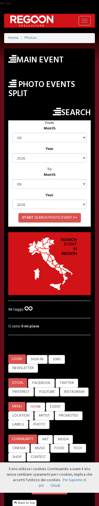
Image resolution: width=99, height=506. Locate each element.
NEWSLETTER (23, 368)
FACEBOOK (41, 383)
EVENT (55, 407)
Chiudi (55, 486)
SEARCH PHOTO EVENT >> (49, 217)
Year (50, 149)
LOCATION (20, 415)
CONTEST (38, 457)
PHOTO (39, 424)
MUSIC (40, 448)
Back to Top (26, 503)
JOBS (57, 359)
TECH (77, 448)
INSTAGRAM (74, 392)
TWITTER (67, 383)
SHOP (17, 457)
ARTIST (44, 415)
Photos (30, 38)
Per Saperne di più (62, 483)
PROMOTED (68, 415)
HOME (36, 407)
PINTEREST (21, 392)
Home (13, 38)
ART (45, 439)
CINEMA (19, 448)
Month (50, 128)
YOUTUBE (47, 392)
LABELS (18, 424)
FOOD (59, 448)
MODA (63, 439)
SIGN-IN (37, 359)
